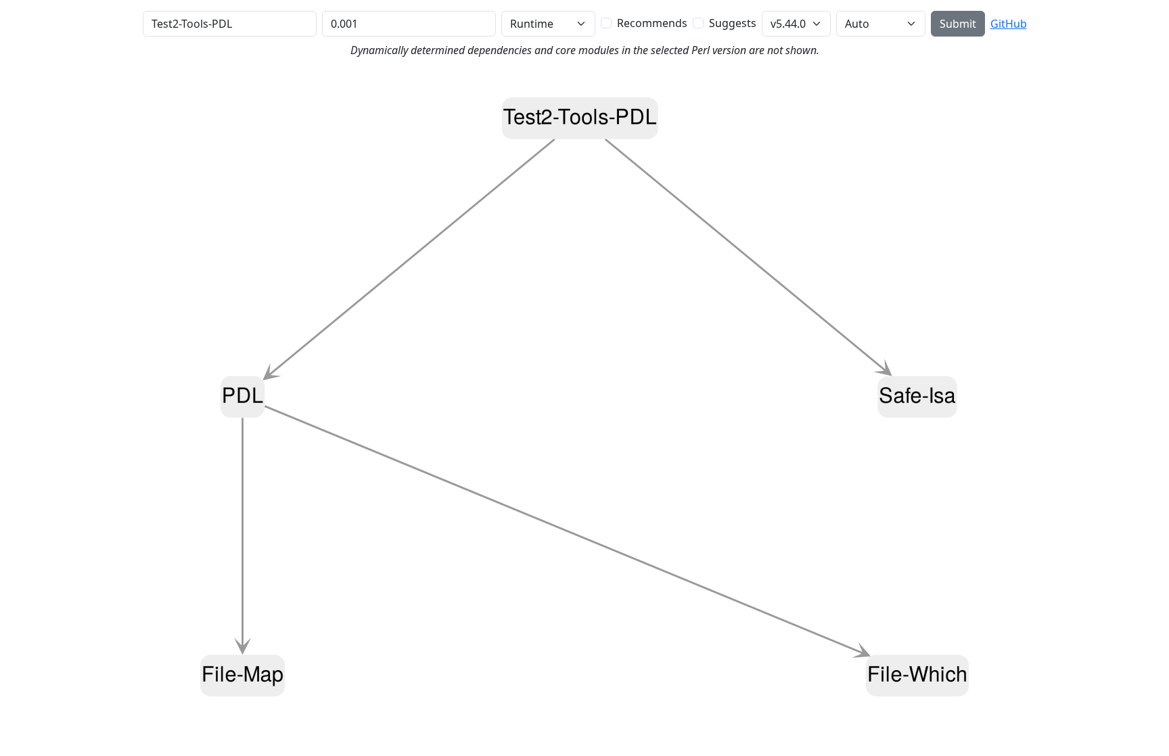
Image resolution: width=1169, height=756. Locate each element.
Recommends (652, 23)
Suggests (732, 23)
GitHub (1008, 23)
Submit (958, 23)
